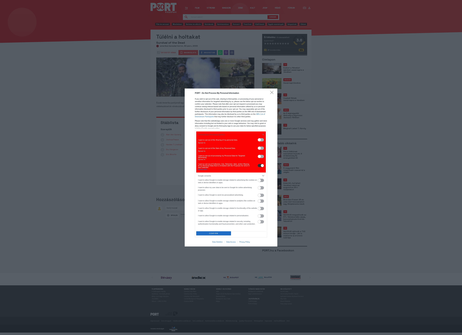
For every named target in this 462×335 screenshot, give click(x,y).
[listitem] (231, 134)
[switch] (261, 139)
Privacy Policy (244, 242)
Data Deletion (217, 242)
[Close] (272, 93)
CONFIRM (213, 233)
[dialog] (231, 167)
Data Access (231, 242)
